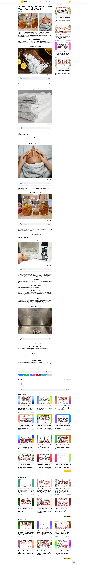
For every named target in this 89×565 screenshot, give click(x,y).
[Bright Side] (25, 1)
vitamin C (48, 301)
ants (22, 355)
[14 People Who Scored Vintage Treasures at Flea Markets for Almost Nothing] (63, 525)
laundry (25, 133)
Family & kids (57, 40)
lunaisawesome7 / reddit (39, 368)
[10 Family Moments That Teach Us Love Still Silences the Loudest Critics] (26, 483)
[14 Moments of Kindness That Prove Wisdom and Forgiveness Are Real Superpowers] (63, 502)
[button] (23, 372)
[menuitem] (37, 1)
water (24, 42)
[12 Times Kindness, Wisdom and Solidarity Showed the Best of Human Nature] (63, 418)
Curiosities (38, 411)
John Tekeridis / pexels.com (47, 368)
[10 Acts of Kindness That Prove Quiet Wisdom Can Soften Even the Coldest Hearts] (44, 400)
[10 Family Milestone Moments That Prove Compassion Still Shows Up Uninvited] (26, 502)
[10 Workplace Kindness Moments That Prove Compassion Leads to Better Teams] (44, 439)
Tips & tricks (20, 4)
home (27, 33)
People (56, 57)
